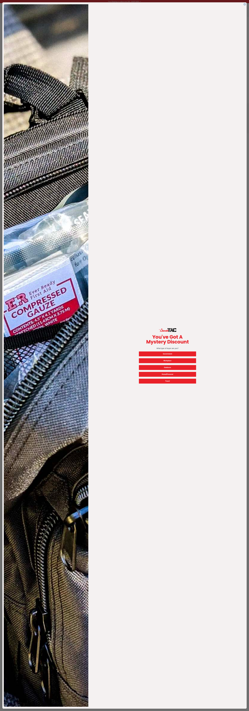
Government (167, 354)
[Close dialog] (245, 4)
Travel (167, 381)
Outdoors (167, 367)
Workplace (167, 360)
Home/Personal (167, 374)
